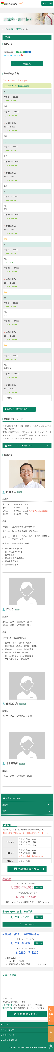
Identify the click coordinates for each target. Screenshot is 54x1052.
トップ (4, 29)
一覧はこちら (27, 64)
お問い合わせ (8, 1035)
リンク (5, 1025)
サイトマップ (8, 1030)
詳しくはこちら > (27, 924)
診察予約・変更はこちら (17, 409)
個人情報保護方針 (10, 1040)
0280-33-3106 (23, 917)
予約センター (51, 1033)
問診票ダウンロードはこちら (20, 445)
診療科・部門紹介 (16, 29)
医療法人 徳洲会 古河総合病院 (11, 3)
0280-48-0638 (23, 943)
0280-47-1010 (23, 887)
